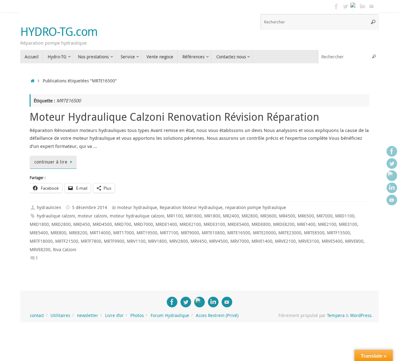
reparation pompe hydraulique (255, 207)
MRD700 (122, 224)
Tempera (335, 315)
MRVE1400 (262, 241)
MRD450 (81, 224)
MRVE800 (354, 241)
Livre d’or (114, 315)
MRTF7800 (91, 241)
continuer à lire (50, 162)
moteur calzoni (92, 216)
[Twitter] (345, 6)
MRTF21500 (66, 241)
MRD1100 (344, 216)
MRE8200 (78, 233)
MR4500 (287, 216)
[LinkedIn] (362, 6)
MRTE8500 (314, 233)
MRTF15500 (338, 233)
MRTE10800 (213, 233)
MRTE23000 (289, 233)
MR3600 (268, 216)
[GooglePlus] (353, 6)
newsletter (87, 315)
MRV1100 (136, 241)
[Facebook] (336, 6)
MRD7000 (143, 224)
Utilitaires (60, 315)
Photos (137, 315)
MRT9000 (190, 233)
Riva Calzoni (64, 249)
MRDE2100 (190, 224)
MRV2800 (178, 241)
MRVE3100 (308, 241)
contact (37, 315)
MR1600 (193, 216)
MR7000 (324, 216)
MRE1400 (306, 224)
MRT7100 (169, 233)
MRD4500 (102, 224)
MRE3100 (348, 224)
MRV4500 (218, 241)
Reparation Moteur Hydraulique (191, 207)
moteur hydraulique (137, 207)
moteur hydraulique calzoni (137, 216)
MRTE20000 (264, 233)
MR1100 (175, 216)
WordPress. (361, 315)
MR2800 (250, 216)
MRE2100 (327, 224)
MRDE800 (261, 224)
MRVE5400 (332, 241)
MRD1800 (39, 224)
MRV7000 (239, 241)
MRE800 (58, 233)
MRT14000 (100, 233)
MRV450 (198, 241)
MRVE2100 (285, 241)
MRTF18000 (41, 241)
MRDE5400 (238, 224)
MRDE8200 (284, 224)
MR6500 (306, 216)
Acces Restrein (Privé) (217, 315)
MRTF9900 (114, 241)
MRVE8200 (40, 249)
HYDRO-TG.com (59, 31)
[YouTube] (371, 6)
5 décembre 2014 (89, 207)
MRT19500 (147, 233)
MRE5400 (39, 233)
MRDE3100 (214, 224)
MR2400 (231, 216)
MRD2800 (61, 224)
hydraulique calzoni (56, 216)
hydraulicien (49, 207)
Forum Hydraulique (170, 315)
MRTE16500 (238, 233)
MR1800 (212, 216)
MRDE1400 (166, 224)
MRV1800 (157, 241)
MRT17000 (123, 233)
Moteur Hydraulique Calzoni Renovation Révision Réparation (174, 117)
